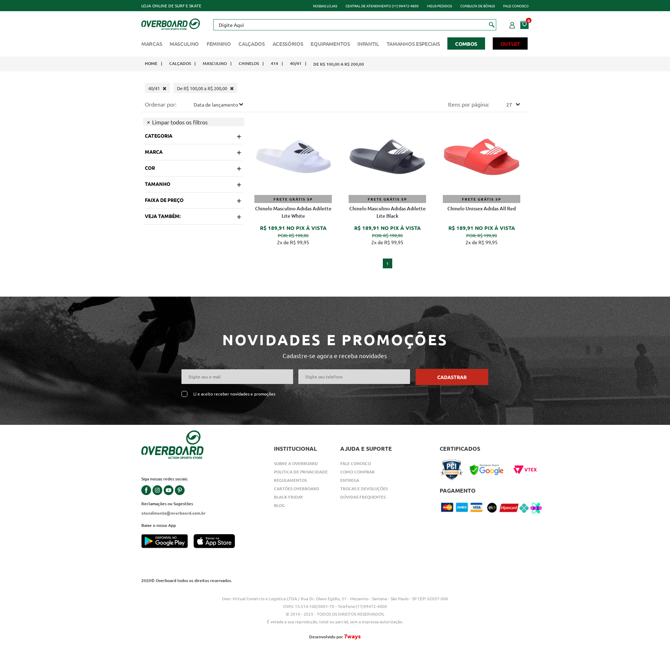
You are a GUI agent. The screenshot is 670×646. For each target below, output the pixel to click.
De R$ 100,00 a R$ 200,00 (338, 64)
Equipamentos (330, 43)
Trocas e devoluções (364, 489)
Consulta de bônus (477, 5)
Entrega (349, 480)
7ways (352, 636)
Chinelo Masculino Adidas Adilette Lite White (293, 212)
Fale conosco (516, 5)
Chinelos (249, 63)
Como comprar (357, 472)
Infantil (368, 43)
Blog (279, 505)
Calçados (251, 43)
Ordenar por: (161, 104)
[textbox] (354, 24)
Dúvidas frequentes (363, 497)
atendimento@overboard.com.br (173, 513)
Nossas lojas (325, 5)
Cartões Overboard (296, 489)
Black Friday (288, 497)
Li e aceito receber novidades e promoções (234, 394)
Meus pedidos (439, 5)
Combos (466, 43)
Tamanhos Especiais (413, 43)
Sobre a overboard (296, 463)
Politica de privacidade (301, 472)
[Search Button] (492, 24)
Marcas (151, 43)
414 (274, 63)
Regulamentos (290, 480)
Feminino (219, 43)
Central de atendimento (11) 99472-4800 (382, 5)
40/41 (296, 63)
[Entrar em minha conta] (512, 24)
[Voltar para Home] (170, 23)
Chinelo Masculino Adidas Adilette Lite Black (387, 212)
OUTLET (510, 43)
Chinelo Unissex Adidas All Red (481, 208)
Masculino (184, 43)
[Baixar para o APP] (167, 542)
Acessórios (288, 43)
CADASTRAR (452, 377)
